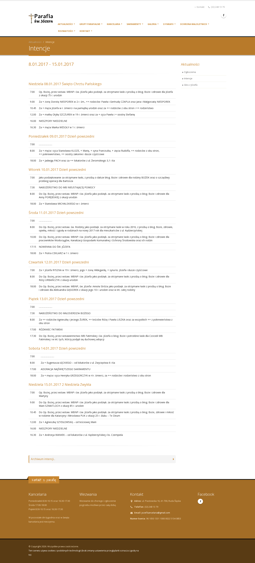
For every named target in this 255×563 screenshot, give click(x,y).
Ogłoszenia (190, 72)
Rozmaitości (65, 31)
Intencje (188, 78)
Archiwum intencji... (43, 459)
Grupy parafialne (89, 24)
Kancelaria (113, 24)
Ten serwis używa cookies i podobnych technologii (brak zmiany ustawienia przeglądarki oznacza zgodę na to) (84, 552)
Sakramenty (134, 24)
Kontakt (200, 7)
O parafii (168, 24)
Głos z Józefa (190, 84)
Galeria (152, 24)
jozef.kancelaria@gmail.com (156, 512)
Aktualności (65, 24)
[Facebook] (223, 15)
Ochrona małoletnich (193, 24)
